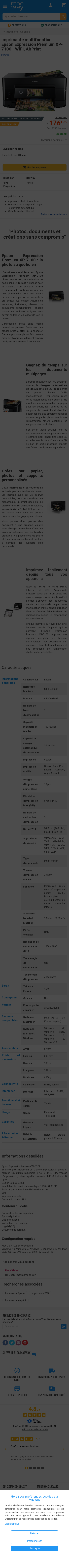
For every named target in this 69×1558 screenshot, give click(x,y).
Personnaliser (34, 1541)
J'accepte (34, 1548)
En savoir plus (12, 1523)
